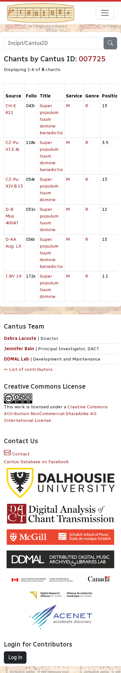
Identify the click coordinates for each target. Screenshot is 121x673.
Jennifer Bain (19, 349)
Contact (20, 454)
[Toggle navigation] (105, 12)
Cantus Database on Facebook (36, 461)
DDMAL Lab (16, 359)
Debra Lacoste (20, 338)
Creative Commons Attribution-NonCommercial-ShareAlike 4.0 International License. (56, 413)
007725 (92, 58)
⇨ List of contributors (28, 369)
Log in (15, 657)
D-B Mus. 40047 (11, 216)
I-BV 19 (13, 276)
